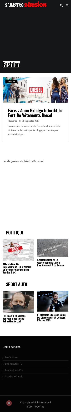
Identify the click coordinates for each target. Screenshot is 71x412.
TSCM (29, 406)
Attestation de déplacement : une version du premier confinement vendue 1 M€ (17, 268)
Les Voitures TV (13, 363)
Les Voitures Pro (14, 370)
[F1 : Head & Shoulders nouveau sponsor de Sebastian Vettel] (18, 302)
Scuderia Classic (14, 376)
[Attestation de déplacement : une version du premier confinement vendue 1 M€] (18, 250)
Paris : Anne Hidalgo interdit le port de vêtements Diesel (35, 112)
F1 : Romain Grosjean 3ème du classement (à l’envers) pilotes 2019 (51, 317)
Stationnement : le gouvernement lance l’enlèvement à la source (50, 262)
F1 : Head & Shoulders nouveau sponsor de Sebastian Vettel (14, 318)
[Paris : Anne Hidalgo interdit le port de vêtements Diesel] (35, 90)
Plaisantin (12, 120)
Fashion (11, 81)
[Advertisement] (31, 198)
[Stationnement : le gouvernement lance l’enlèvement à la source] (52, 248)
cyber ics (39, 406)
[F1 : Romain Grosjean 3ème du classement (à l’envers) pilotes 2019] (52, 301)
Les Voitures (12, 357)
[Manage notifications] (9, 403)
